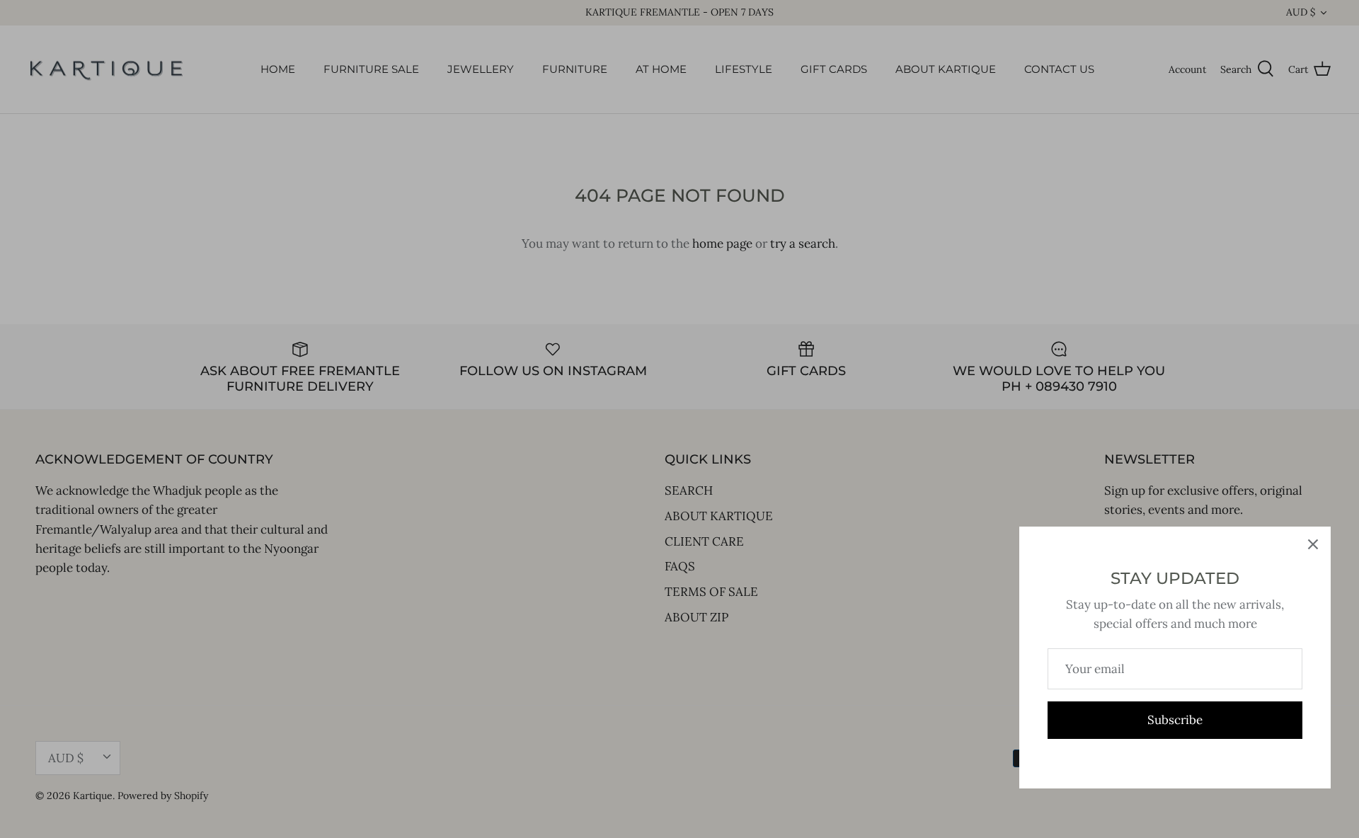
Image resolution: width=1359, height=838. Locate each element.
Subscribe (1175, 720)
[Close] (1313, 544)
